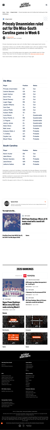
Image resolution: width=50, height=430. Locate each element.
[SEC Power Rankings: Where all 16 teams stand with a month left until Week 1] (11, 222)
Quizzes (27, 347)
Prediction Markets (30, 389)
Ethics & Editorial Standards (7, 366)
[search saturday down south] (46, 5)
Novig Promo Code (29, 394)
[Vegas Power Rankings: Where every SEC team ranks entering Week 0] (13, 290)
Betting (27, 370)
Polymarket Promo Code (30, 392)
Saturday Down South (7, 362)
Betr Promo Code (5, 383)
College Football (29, 364)
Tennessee (28, 383)
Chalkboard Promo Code (6, 384)
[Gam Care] (24, 426)
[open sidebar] (4, 5)
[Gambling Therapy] (28, 426)
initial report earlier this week (37, 54)
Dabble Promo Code (6, 381)
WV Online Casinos (6, 389)
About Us (3, 364)
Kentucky (27, 384)
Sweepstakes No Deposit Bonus (8, 403)
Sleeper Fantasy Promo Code (7, 377)
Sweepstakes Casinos (7, 400)
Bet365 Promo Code (30, 377)
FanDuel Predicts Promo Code (32, 397)
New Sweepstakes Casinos (7, 402)
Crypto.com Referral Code (31, 395)
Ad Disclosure (5, 14)
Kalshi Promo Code (29, 391)
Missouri (27, 378)
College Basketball (29, 366)
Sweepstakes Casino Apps (7, 405)
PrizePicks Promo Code (6, 375)
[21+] (20, 426)
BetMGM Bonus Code (30, 375)
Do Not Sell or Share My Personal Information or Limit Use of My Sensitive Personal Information (25, 422)
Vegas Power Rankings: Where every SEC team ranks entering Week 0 (11, 304)
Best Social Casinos (5, 406)
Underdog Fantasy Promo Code (8, 380)
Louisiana (27, 386)
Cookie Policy (34, 411)
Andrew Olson (6, 309)
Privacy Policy (19, 411)
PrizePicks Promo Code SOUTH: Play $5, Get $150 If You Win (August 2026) (13, 236)
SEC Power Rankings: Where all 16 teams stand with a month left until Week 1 (34, 221)
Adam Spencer (29, 294)
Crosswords (28, 330)
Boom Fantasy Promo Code (7, 378)
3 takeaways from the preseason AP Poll (36, 292)
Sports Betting (29, 373)
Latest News (29, 362)
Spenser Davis (11, 37)
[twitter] (45, 201)
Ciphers (4, 347)
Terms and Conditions (27, 411)
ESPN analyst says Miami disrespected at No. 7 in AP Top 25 (36, 283)
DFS (26, 369)
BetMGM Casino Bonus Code (7, 391)
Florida (27, 381)
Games (27, 235)
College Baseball (29, 367)
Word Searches (6, 330)
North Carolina (28, 380)
